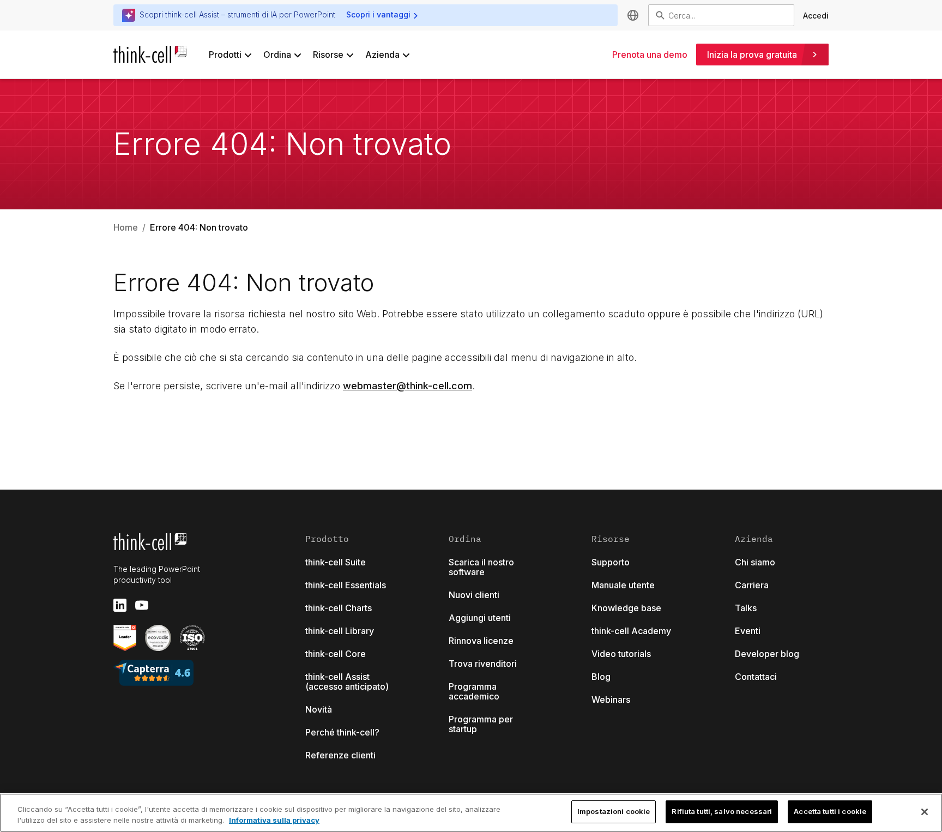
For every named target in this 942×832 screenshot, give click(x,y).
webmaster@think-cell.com (407, 385)
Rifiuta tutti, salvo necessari (722, 811)
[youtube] (141, 605)
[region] (471, 812)
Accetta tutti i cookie (830, 811)
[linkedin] (119, 605)
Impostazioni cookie (613, 811)
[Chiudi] (925, 812)
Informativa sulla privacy (274, 820)
